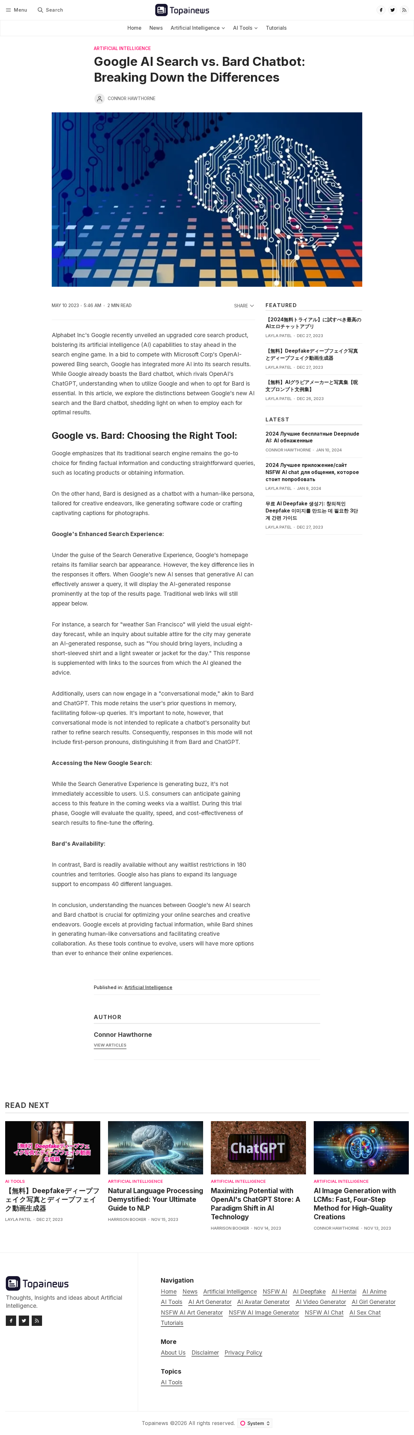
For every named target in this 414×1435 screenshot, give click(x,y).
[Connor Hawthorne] (99, 99)
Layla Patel (279, 335)
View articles (110, 1045)
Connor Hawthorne (132, 98)
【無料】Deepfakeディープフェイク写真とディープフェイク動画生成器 (52, 1199)
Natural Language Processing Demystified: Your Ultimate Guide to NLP (155, 1199)
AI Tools (15, 1182)
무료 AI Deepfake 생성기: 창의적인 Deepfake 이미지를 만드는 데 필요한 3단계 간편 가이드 (312, 511)
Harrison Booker (127, 1219)
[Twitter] (392, 10)
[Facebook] (381, 10)
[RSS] (404, 10)
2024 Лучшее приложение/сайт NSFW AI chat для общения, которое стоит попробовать (312, 472)
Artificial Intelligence (122, 48)
